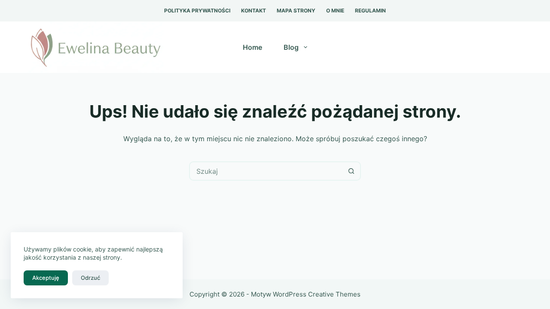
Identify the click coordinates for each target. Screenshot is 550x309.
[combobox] (266, 171)
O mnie (335, 10)
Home (252, 47)
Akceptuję (45, 277)
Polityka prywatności (197, 10)
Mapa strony (296, 10)
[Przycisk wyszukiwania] (351, 171)
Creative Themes (334, 294)
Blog (291, 47)
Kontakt (253, 10)
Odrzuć (90, 277)
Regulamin (370, 10)
